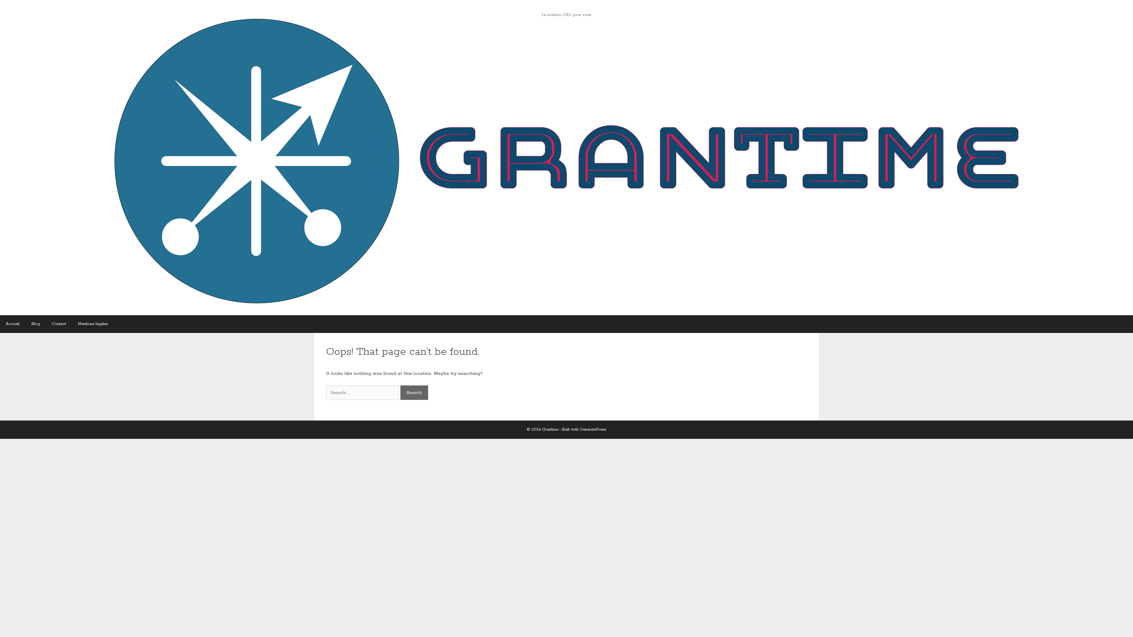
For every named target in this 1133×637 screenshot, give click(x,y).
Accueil (12, 323)
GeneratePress (593, 429)
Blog (35, 323)
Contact (59, 323)
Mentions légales (93, 323)
